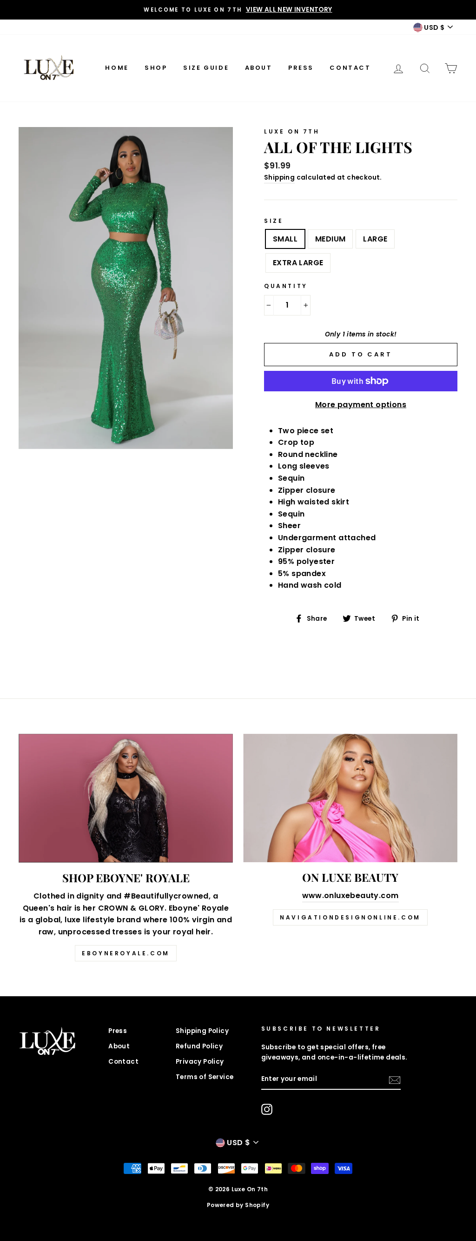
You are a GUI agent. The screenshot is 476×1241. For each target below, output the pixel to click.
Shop (156, 67)
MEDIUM (330, 239)
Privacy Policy (200, 1061)
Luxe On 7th (292, 131)
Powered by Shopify (238, 1205)
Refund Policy (199, 1046)
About (258, 67)
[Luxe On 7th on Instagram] (266, 1109)
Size (273, 221)
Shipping (279, 177)
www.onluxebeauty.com (350, 895)
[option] (238, 10)
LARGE (375, 239)
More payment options (360, 404)
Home (116, 67)
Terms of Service (204, 1077)
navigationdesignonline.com (350, 917)
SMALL (285, 239)
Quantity (286, 286)
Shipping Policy (202, 1030)
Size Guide (206, 67)
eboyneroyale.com (126, 953)
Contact (350, 67)
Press (301, 67)
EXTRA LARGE (298, 262)
